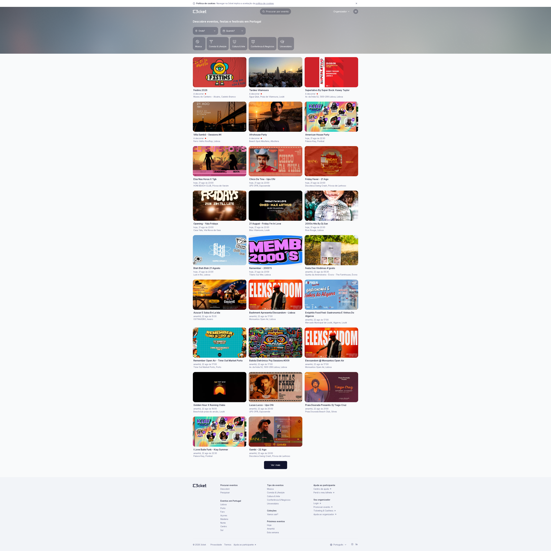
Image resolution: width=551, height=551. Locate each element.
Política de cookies (265, 3)
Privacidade (216, 544)
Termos (227, 544)
